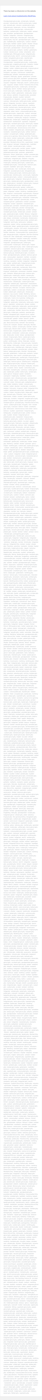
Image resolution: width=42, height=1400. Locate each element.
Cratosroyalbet (19, 507)
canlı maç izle (32, 946)
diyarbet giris (12, 439)
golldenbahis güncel (25, 1036)
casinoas (6, 101)
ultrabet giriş (16, 119)
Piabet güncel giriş (25, 923)
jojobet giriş (17, 27)
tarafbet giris (32, 677)
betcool (35, 345)
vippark (6, 199)
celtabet (13, 1018)
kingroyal (6, 37)
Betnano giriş (30, 150)
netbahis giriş (30, 339)
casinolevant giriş (26, 80)
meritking (16, 70)
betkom (25, 103)
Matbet (6, 870)
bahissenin (7, 154)
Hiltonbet (15, 287)
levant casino (23, 480)
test (8, 126)
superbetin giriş (21, 696)
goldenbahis (33, 50)
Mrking (14, 554)
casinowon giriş (29, 495)
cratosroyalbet (18, 193)
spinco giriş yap (11, 638)
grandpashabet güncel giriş (28, 160)
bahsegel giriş (29, 208)
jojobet (19, 43)
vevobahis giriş (15, 962)
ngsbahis (6, 505)
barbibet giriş (30, 685)
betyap (35, 43)
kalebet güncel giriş (13, 1067)
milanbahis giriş (16, 655)
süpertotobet (20, 265)
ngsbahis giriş (8, 577)
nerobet (6, 843)
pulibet (6, 341)
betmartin (27, 97)
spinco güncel (8, 374)
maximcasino (31, 927)
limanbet (6, 497)
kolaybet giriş (8, 618)
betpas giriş (30, 99)
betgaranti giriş (26, 819)
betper (14, 226)
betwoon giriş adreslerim (25, 470)
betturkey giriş (17, 175)
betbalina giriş (14, 466)
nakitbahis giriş (8, 251)
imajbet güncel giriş (9, 427)
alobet (15, 277)
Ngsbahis (17, 99)
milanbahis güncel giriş (14, 757)
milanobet (34, 575)
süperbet (6, 724)
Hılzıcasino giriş (26, 343)
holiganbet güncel (23, 415)
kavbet (17, 335)
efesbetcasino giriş (21, 378)
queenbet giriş (8, 175)
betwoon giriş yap (9, 253)
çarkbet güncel (18, 929)
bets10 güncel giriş (21, 462)
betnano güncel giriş (20, 964)
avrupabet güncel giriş (18, 413)
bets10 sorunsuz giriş (25, 23)
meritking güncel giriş (29, 236)
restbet (21, 60)
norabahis (10, 1030)
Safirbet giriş (18, 117)
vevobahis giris (8, 493)
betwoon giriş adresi (10, 550)
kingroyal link (23, 189)
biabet (16, 519)
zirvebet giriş (22, 326)
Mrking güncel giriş (19, 54)
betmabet (35, 952)
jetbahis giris (12, 292)
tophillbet (24, 665)
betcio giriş (22, 527)
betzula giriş (31, 169)
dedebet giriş (7, 160)
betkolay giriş (19, 825)
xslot (33, 52)
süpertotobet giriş (9, 882)
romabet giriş (14, 195)
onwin (28, 605)
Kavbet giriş (30, 874)
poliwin (6, 564)
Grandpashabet (8, 62)
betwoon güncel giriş (23, 491)
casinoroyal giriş (28, 587)
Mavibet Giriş (34, 1034)
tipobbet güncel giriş (23, 45)
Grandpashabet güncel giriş (12, 21)
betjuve (34, 716)
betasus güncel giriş (29, 89)
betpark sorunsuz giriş (15, 216)
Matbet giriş (13, 37)
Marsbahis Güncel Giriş (17, 142)
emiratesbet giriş (31, 776)
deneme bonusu (8, 989)
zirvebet (14, 981)
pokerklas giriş (14, 614)
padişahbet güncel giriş (18, 743)
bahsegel (19, 140)
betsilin (24, 983)
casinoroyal (10, 431)
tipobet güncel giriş (26, 513)
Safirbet (22, 505)
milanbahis (10, 117)
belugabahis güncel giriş (16, 58)
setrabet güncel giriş (10, 210)
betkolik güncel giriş (21, 253)
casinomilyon (20, 435)
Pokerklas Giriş (33, 845)
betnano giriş (23, 472)
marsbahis (7, 72)
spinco (16, 380)
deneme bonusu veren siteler (26, 128)
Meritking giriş (21, 359)
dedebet (6, 68)
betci (12, 378)
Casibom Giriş (14, 997)
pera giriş (6, 353)
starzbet (32, 642)
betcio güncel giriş (29, 400)
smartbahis (32, 386)
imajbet (33, 148)
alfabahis (24, 158)
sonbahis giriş (21, 851)
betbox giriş (30, 302)
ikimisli (20, 769)
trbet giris (23, 511)
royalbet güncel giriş (17, 489)
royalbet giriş (13, 521)
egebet (32, 421)
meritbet (19, 89)
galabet (23, 187)
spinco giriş (20, 166)
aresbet (14, 591)
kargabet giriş (17, 331)
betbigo (21, 134)
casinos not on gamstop (11, 136)
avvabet (19, 638)
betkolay (21, 642)
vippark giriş (20, 113)
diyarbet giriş (7, 657)
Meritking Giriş (8, 343)
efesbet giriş (7, 89)
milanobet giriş (14, 101)
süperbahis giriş (27, 895)
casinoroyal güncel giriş (28, 56)
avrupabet (15, 240)
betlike (20, 521)
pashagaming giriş (25, 316)
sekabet (11, 587)
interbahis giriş (12, 903)
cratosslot (20, 35)
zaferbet (16, 443)
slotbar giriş (26, 91)
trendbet (13, 1061)
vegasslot (10, 85)
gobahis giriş (11, 179)
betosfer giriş (15, 632)
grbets (13, 435)
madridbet (13, 166)
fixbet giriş (31, 37)
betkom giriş (24, 372)
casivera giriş (15, 148)
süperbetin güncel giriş (16, 1032)
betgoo (21, 624)
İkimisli (21, 85)
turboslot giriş (14, 23)
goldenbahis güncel (23, 981)
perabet (35, 80)
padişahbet (7, 148)
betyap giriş (16, 552)
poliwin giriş (16, 702)
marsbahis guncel (9, 901)
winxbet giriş (25, 21)
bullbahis (29, 222)
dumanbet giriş (22, 349)
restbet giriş (18, 91)
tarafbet (26, 50)
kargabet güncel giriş (31, 398)
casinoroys (24, 370)
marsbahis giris (30, 505)
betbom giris (34, 907)
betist (20, 870)
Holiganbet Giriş (33, 388)
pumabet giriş (14, 472)
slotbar (21, 52)
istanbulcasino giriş (16, 285)
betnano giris (26, 244)
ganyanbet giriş (8, 1005)
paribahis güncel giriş (24, 640)
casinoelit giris (8, 318)
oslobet (28, 714)
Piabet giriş (7, 835)
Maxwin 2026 (16, 329)
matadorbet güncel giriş (21, 62)
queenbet (22, 152)
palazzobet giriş (27, 458)
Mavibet (22, 618)
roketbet (6, 851)
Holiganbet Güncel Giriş (18, 616)
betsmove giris (30, 287)
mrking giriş (22, 240)
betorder (29, 326)
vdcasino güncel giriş (27, 48)
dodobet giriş (21, 41)
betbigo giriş (30, 298)
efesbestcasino (26, 1026)
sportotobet (14, 845)
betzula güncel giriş (32, 433)
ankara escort (16, 759)
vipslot (6, 714)
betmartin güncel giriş (24, 651)
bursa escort (29, 501)
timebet (6, 909)
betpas (11, 199)
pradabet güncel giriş (25, 1024)
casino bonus (8, 974)
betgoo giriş (7, 698)
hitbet (29, 308)
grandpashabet (18, 33)
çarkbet (28, 612)
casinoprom (7, 376)
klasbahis (30, 64)
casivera (23, 99)
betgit (5, 452)
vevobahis (31, 253)
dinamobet (7, 370)
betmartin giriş (32, 296)
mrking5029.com (9, 99)
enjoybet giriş (29, 249)
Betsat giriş (19, 427)
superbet (18, 786)
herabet (33, 612)
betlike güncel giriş (25, 101)
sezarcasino (7, 792)
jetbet (17, 66)
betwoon (6, 411)
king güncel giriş (24, 95)
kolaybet (6, 156)
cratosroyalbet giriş (9, 558)
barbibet (6, 35)
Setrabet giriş (8, 287)
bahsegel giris (22, 628)
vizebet (24, 655)
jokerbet (15, 74)
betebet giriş (20, 634)
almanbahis (27, 52)
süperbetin (24, 78)
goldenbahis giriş (23, 105)
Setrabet (30, 546)
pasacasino (27, 952)
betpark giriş (30, 449)
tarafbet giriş (28, 70)
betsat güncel (15, 823)
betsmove (28, 156)
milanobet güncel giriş (10, 482)
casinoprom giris (27, 985)
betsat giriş (13, 365)
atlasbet (29, 43)
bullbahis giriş (30, 72)
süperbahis (7, 111)
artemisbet (28, 632)
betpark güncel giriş (19, 931)
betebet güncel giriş (9, 745)
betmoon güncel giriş (10, 763)
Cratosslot (14, 406)
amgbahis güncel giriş (19, 64)
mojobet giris (23, 595)
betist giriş (27, 324)
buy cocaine (14, 294)
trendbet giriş (22, 320)
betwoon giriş (8, 39)
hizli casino (23, 228)
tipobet (20, 76)
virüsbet (26, 154)
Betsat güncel (27, 179)
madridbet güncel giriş (10, 164)
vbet (16, 169)
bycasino (19, 103)
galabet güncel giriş (23, 226)
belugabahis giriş (30, 171)
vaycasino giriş (8, 495)
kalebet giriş (34, 197)
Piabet (16, 595)
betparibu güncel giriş (10, 995)
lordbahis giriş (25, 119)
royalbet (21, 97)
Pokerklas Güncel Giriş (31, 85)
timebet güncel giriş (10, 946)
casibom (28, 41)
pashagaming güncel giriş (11, 316)
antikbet (27, 866)
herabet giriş (7, 226)
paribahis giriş (14, 31)
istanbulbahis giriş (28, 870)
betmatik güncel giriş (26, 66)
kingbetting (25, 556)
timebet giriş (13, 905)
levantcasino (14, 661)
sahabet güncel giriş (10, 113)
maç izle (15, 39)
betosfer (9, 70)
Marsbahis (16, 753)
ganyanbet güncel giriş (16, 868)
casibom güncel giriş (28, 281)
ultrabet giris (20, 876)
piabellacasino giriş (9, 417)
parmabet (16, 205)
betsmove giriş (31, 164)
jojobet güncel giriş (9, 56)
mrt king (24, 27)
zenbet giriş (15, 160)
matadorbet (7, 60)
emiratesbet (15, 218)
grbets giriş (27, 476)
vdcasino (19, 25)
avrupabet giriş (18, 694)
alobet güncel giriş (9, 347)
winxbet (22, 345)
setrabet (31, 532)
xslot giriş (26, 427)
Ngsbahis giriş (8, 552)
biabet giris (25, 860)
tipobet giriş (34, 119)
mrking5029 (31, 27)
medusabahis (33, 283)
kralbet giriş (26, 238)
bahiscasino (22, 222)
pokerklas (11, 29)
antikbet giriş (33, 577)
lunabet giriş (7, 158)
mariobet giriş (18, 493)
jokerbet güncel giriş (10, 45)
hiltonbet (12, 66)
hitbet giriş (20, 82)
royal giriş (13, 72)
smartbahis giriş (18, 570)
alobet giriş (31, 482)
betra (25, 394)
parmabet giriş (33, 724)
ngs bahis (7, 1038)
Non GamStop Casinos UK (15, 1016)
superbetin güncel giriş (24, 1009)
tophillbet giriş (8, 74)
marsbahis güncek (9, 201)
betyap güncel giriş (12, 234)
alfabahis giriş (34, 423)
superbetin (31, 103)
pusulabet (10, 33)
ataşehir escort (24, 314)
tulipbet (33, 691)
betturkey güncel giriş (18, 162)
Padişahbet (24, 464)
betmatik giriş (11, 25)
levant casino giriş (9, 91)
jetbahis (23, 275)
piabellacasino (26, 361)
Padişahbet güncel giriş (14, 185)
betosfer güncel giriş (22, 724)
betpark (32, 499)
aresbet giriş (26, 259)
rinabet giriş (7, 162)
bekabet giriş (25, 796)
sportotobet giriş (22, 482)
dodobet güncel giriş (17, 181)
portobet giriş (28, 899)
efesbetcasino (27, 140)
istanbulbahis (19, 882)
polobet (24, 720)
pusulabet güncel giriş (17, 171)
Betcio (20, 337)
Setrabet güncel (18, 1046)
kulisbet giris (17, 244)
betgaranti (14, 60)
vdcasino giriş (27, 560)
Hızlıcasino (12, 388)
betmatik (32, 21)
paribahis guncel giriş (10, 1009)
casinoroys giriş (30, 913)
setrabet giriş (20, 304)
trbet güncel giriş (31, 630)
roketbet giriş (20, 536)
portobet (6, 810)
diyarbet (15, 97)
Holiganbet (12, 103)
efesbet (10, 146)
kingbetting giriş (21, 804)
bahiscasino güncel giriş (24, 1044)
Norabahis (7, 960)
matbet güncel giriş (32, 247)
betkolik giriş (7, 970)
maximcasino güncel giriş (24, 1013)
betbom (25, 493)
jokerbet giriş (30, 618)
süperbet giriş (28, 58)
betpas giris (11, 573)
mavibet (22, 148)
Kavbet (6, 1065)
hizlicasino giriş (19, 382)
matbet (30, 31)
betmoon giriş (33, 663)
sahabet (17, 109)
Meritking (27, 294)
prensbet (6, 23)
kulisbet (6, 52)
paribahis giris (33, 220)
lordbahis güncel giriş (21, 68)
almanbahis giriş (18, 115)
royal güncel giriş (9, 1057)
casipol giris (19, 460)
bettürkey (6, 31)
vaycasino (29, 345)
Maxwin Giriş (7, 687)
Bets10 (14, 999)
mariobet (13, 474)
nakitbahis (34, 279)
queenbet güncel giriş (27, 109)
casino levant (21, 439)
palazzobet (17, 1005)
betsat (18, 80)
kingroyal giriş (19, 29)
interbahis (10, 273)
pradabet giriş (34, 452)
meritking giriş (8, 228)
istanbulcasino (8, 281)
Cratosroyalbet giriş (24, 575)
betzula (6, 948)
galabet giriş (15, 441)
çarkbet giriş (33, 556)
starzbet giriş (16, 657)
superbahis (7, 224)
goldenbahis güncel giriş (11, 152)
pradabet (11, 130)
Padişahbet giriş (25, 968)
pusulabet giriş (8, 64)
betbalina (15, 384)
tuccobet (35, 156)
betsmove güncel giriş (17, 249)
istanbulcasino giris (19, 733)
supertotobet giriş (9, 169)
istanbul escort (13, 52)
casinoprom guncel (15, 437)
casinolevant (21, 72)
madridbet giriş (11, 41)
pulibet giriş (27, 242)
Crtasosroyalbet (13, 839)
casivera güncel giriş (16, 853)
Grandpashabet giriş (17, 499)
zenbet (32, 199)
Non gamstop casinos (22, 300)
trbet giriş (14, 784)
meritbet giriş (7, 189)
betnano (33, 294)
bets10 (18, 56)
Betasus (27, 214)
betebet (20, 532)
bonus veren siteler (17, 960)
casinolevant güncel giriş (11, 667)
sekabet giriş (7, 105)
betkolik (15, 907)
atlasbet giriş (14, 447)
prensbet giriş (13, 605)
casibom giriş (33, 62)
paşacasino (12, 564)
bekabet (12, 497)
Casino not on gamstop (18, 298)
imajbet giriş (15, 306)
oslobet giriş (12, 566)
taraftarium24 (8, 121)
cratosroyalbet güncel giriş (28, 111)
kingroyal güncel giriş (13, 363)
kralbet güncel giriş (32, 540)
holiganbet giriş (8, 27)
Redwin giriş (31, 363)
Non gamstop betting (19, 817)
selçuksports (20, 872)
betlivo (23, 979)
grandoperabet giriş (9, 646)
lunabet (13, 203)
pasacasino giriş (30, 536)
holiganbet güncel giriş (28, 263)
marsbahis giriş (11, 140)
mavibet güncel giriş (19, 146)
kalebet (14, 138)
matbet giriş (23, 31)
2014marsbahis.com (32, 726)
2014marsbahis (8, 921)
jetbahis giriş (27, 566)
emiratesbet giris (12, 128)
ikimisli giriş (27, 542)
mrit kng (26, 673)
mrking (18, 224)
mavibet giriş (22, 169)
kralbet (36, 64)
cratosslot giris (28, 29)
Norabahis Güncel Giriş (19, 579)
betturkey (12, 232)
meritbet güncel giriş (10, 269)
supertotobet (29, 142)
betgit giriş (35, 175)
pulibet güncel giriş (15, 247)
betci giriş (30, 681)
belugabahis (7, 806)
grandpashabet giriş (24, 39)
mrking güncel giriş (12, 308)
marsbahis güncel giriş (18, 123)
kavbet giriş (17, 259)
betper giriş (7, 798)
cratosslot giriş (28, 384)
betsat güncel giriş (25, 970)
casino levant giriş (24, 907)
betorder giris (21, 878)
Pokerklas (19, 394)
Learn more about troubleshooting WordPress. (20, 16)
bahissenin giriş (30, 741)
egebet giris (34, 841)
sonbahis (16, 923)
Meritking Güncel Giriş (16, 581)
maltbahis (13, 782)
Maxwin (6, 1032)
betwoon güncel (16, 361)
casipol (21, 466)
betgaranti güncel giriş (31, 435)
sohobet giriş (31, 901)
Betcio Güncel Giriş (24, 136)
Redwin (6, 449)
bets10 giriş (29, 123)
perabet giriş (24, 774)
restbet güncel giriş (16, 765)
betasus (9, 95)
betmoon (6, 575)
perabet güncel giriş (28, 25)
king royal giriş (19, 950)
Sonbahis (14, 398)
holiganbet (12, 35)
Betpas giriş (7, 279)
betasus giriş (32, 607)
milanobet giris (22, 37)
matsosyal (16, 833)
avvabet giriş (21, 290)
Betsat (27, 642)
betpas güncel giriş (14, 351)
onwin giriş (33, 1071)
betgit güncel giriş (9, 507)
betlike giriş (25, 558)
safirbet (28, 132)
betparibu (33, 530)
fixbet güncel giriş (23, 277)
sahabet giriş (27, 60)
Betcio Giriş (32, 267)
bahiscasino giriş (31, 359)
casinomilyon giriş (29, 368)
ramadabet (21, 993)
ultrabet (6, 66)
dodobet (32, 478)
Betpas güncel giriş (19, 273)
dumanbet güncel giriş (22, 671)
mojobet (6, 220)
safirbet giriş (21, 827)
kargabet (26, 624)
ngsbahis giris (8, 275)
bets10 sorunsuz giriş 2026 (12, 78)
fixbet (5, 29)
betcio (17, 111)
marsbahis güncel (21, 126)
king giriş (31, 158)
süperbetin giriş (29, 390)
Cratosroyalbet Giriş (22, 232)
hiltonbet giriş (30, 290)
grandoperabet (22, 812)
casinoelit (6, 382)
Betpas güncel (8, 700)
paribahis (20, 50)
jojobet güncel (11, 183)
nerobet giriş (14, 601)
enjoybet (6, 82)
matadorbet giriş (28, 203)
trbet (13, 236)
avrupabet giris (14, 134)
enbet (23, 247)
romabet (20, 396)
